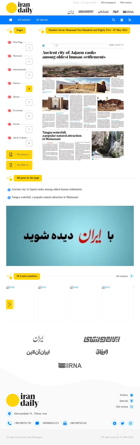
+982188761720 (22, 423)
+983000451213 (50, 423)
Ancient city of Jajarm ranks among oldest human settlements (47, 189)
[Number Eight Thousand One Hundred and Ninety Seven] (42, 287)
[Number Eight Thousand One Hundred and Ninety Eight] (10, 287)
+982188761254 (78, 423)
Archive (124, 395)
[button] (9, 304)
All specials (42, 20)
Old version (126, 3)
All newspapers (108, 3)
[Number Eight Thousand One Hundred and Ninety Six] (74, 287)
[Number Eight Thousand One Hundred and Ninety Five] (106, 287)
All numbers (24, 20)
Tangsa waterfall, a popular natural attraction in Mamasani (45, 197)
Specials (124, 401)
